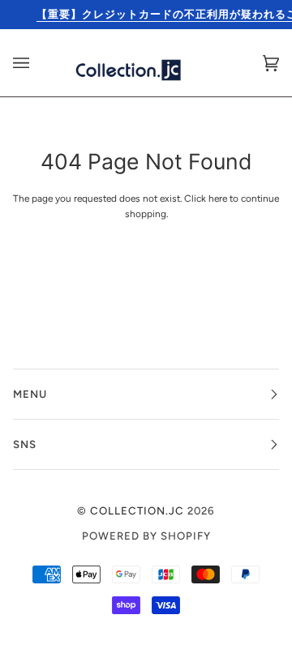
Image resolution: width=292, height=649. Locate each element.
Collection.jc (137, 510)
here (217, 198)
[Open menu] (37, 62)
